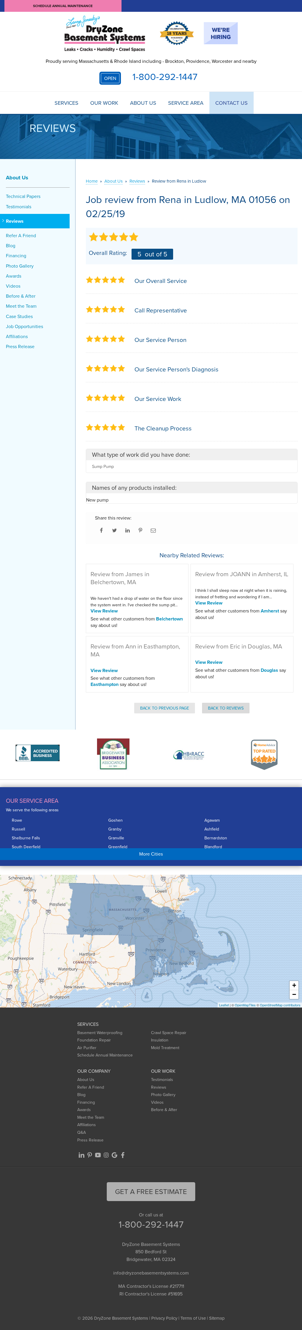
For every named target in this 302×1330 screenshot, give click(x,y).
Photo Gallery (20, 266)
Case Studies (19, 316)
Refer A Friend (21, 235)
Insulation (159, 1040)
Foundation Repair (94, 1040)
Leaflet (224, 1005)
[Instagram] (106, 1155)
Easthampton (105, 684)
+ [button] (294, 985)
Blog (10, 245)
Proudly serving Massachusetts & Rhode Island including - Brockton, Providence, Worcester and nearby (151, 61)
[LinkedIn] (81, 1155)
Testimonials (18, 206)
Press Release (20, 346)
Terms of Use (193, 1318)
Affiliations (17, 336)
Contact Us (231, 103)
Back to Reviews (226, 708)
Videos (13, 286)
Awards (13, 276)
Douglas (269, 670)
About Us (143, 103)
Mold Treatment (165, 1048)
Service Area (185, 103)
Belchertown (169, 618)
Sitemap (217, 1318)
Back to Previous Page (164, 708)
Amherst (270, 610)
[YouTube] (97, 1155)
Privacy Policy (164, 1318)
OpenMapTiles (245, 1005)
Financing (16, 255)
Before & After (20, 296)
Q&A (81, 1132)
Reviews (15, 221)
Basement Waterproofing (99, 1033)
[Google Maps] (114, 1155)
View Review (104, 610)
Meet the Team (21, 306)
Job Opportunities (24, 326)
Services (66, 103)
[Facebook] (122, 1155)
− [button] (294, 994)
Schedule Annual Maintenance (63, 5)
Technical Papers (23, 196)
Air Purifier (86, 1048)
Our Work (104, 103)
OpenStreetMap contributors (280, 1005)
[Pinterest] (89, 1155)
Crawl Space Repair (168, 1033)
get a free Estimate (151, 1191)
